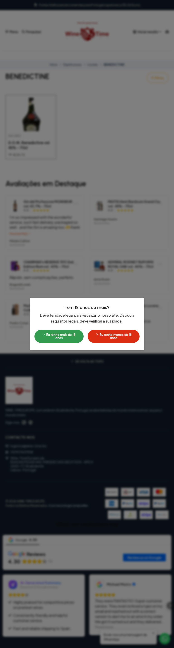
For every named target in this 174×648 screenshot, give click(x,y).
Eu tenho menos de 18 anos (115, 336)
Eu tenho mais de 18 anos (60, 336)
